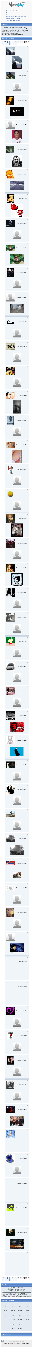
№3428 (13, 1310)
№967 (5, 1319)
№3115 (20, 1319)
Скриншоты (9, 14)
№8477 (27, 1319)
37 (11, 44)
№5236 (20, 1310)
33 (28, 41)
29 (18, 41)
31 (23, 41)
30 (20, 41)
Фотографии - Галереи (13, 18)
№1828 (20, 1328)
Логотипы (9, 13)
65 (16, 44)
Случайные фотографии (8, 1285)
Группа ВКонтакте (6, 1334)
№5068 (13, 1319)
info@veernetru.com (19, 1341)
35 (5, 44)
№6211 (13, 1328)
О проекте (9, 9)
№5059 (27, 1310)
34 (3, 44)
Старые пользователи (13, 20)
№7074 (5, 1310)
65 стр (4, 41)
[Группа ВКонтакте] (2, 1341)
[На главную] (16, 7)
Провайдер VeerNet (12, 11)
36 (8, 44)
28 (15, 41)
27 (12, 41)
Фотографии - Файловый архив (16, 16)
